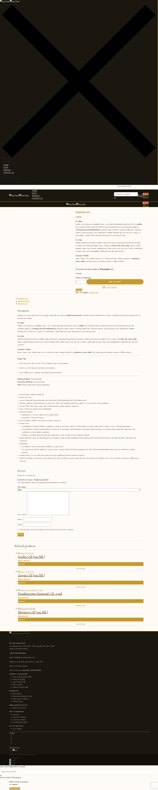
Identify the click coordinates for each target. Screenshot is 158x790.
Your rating (22, 487)
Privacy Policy (18, 701)
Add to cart (115, 282)
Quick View (80, 568)
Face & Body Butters (20, 677)
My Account (17, 693)
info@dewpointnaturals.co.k (24, 657)
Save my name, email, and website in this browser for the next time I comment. (47, 529)
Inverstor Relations (19, 717)
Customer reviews (19, 719)
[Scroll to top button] (153, 785)
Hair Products (18, 682)
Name (20, 519)
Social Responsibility (20, 722)
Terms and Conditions (20, 699)
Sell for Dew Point (19, 708)
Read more (21, 564)
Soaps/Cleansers (19, 687)
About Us (16, 714)
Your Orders (17, 729)
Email (20, 524)
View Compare (14, 788)
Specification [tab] (24, 301)
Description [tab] (23, 299)
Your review (22, 514)
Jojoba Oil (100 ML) (31, 557)
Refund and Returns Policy (22, 696)
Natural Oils (94, 292)
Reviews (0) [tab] (22, 304)
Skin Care (16, 684)
